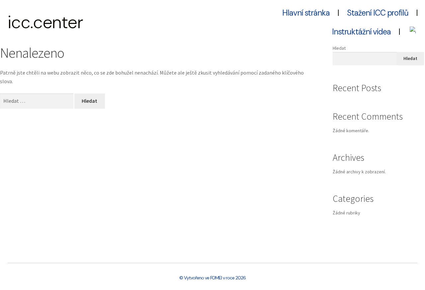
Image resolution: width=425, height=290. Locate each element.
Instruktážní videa (361, 32)
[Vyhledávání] (37, 100)
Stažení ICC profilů (377, 13)
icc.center (45, 22)
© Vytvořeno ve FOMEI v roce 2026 (212, 278)
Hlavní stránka (306, 13)
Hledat (339, 48)
